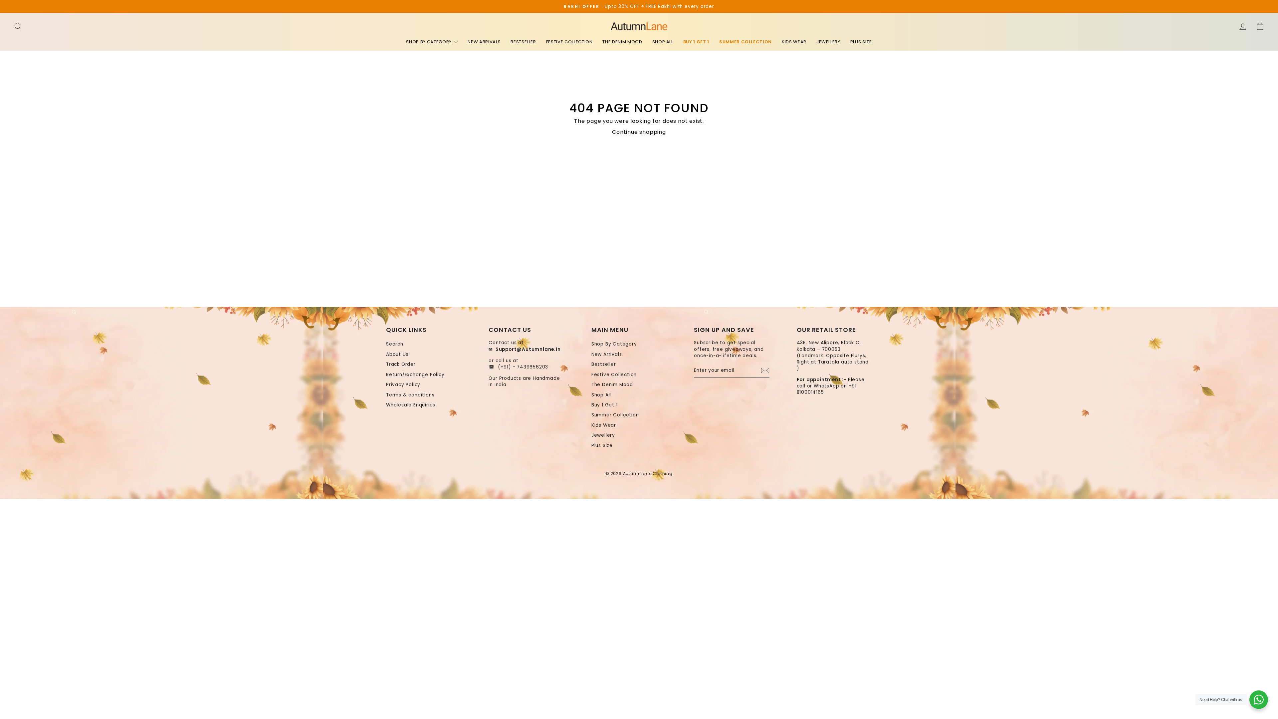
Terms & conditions (410, 395)
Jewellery (828, 42)
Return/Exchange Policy (415, 374)
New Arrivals (484, 42)
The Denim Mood (622, 42)
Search (394, 344)
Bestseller (523, 42)
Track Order (401, 364)
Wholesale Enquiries (410, 405)
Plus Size (861, 42)
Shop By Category (429, 42)
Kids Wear (794, 42)
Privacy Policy (403, 384)
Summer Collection (745, 42)
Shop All (662, 42)
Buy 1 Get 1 (696, 42)
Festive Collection (569, 42)
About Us (397, 354)
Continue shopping (639, 132)
